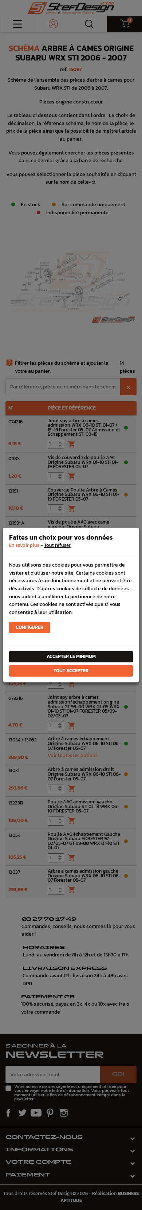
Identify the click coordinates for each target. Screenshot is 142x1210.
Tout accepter (71, 670)
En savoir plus (24, 545)
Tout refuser (57, 545)
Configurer (29, 627)
